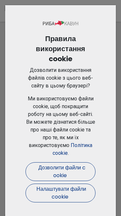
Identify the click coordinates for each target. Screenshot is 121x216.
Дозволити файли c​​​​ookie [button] (61, 171)
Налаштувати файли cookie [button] (60, 192)
